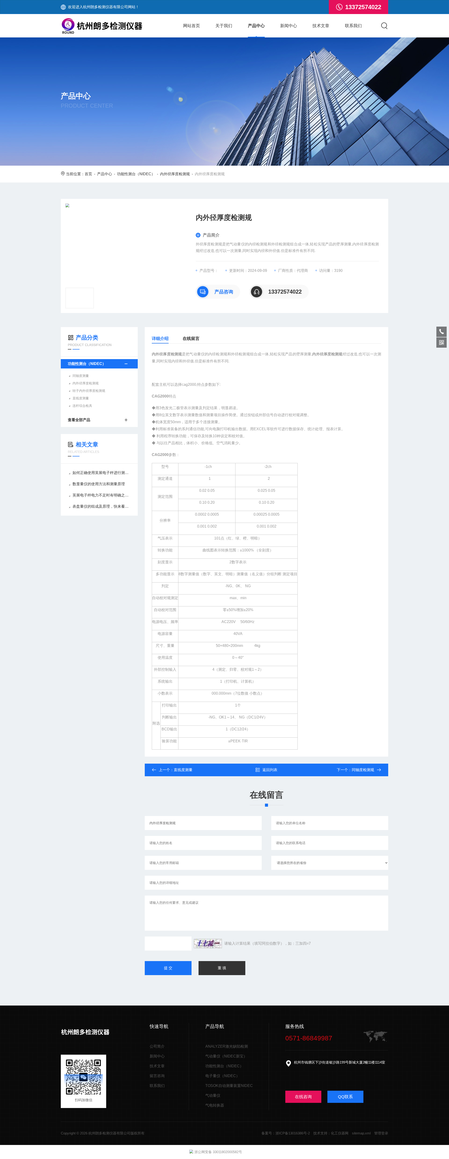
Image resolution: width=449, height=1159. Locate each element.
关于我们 (223, 25)
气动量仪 (212, 1095)
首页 (88, 174)
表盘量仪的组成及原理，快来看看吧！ (101, 506)
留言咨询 (157, 1076)
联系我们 (353, 25)
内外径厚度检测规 (175, 174)
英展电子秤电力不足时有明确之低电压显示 (101, 495)
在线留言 (191, 338)
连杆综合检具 (82, 406)
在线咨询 (303, 1096)
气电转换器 (214, 1105)
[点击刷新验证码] (208, 943)
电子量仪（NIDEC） (222, 1076)
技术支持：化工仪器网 (330, 1133)
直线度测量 (80, 398)
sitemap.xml (361, 1133)
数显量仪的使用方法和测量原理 (98, 484)
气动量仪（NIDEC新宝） (226, 1056)
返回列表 (269, 770)
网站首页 (191, 25)
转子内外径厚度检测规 (88, 391)
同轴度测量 (80, 376)
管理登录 (381, 1133)
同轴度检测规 (363, 770)
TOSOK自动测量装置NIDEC (229, 1086)
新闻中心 (288, 25)
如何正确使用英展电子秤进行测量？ (101, 473)
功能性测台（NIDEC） (136, 174)
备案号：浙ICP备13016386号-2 (285, 1133)
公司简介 (157, 1046)
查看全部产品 (79, 420)
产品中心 (256, 25)
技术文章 (320, 25)
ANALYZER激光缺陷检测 (226, 1046)
